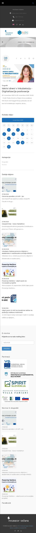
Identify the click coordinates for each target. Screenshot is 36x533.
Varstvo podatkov (14, 528)
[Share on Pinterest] (33, 58)
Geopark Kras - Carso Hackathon (13, 224)
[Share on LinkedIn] (29, 58)
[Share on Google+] (25, 58)
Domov (20, 42)
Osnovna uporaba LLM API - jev (13, 196)
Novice (4, 165)
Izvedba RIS (23, 528)
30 (9, 147)
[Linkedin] (23, 25)
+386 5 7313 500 (19, 17)
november (29, 42)
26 (22, 142)
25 (18, 142)
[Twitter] (20, 24)
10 (13, 134)
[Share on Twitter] (20, 58)
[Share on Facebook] (16, 58)
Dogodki (5, 85)
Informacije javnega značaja (24, 526)
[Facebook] (17, 24)
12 (22, 134)
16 (8, 138)
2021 (24, 42)
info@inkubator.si (19, 20)
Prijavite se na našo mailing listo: (13, 337)
